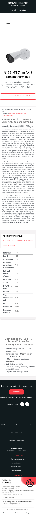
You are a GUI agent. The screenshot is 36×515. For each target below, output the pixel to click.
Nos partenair (15, 463)
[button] (18, 96)
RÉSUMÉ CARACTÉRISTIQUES (13, 236)
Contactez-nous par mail (17, 440)
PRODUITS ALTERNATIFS (25, 241)
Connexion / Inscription (18, 10)
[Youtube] (22, 404)
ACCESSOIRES (8, 241)
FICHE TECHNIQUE (9, 245)
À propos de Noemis (17, 459)
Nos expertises (16, 466)
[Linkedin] (27, 404)
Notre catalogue (16, 470)
